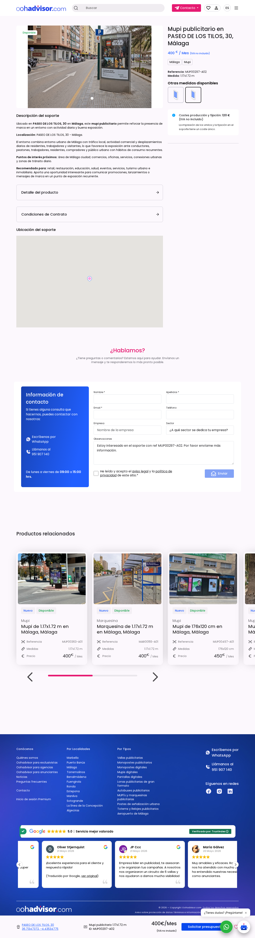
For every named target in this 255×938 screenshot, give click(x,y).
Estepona (73, 791)
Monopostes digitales (132, 767)
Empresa (99, 423)
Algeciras (73, 810)
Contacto (23, 790)
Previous (30, 677)
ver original (67, 876)
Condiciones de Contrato (44, 214)
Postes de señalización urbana (138, 804)
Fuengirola (74, 782)
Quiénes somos (27, 758)
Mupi (187, 62)
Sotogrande (75, 801)
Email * (98, 407)
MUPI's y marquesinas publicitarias (132, 797)
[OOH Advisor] (41, 8)
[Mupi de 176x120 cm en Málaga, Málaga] (203, 578)
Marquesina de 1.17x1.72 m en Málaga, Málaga (125, 629)
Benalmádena (76, 777)
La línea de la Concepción (85, 806)
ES (227, 8)
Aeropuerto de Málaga (132, 814)
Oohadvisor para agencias (34, 767)
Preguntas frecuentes (31, 782)
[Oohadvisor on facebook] (208, 791)
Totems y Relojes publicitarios (138, 809)
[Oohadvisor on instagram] (219, 791)
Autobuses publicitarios (133, 790)
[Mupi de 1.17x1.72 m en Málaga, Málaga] (52, 578)
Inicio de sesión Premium (33, 799)
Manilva (72, 796)
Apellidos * (172, 392)
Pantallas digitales (129, 777)
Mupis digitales (127, 772)
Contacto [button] (187, 8)
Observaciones (103, 438)
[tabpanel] (89, 67)
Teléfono (171, 407)
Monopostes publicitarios (134, 763)
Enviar (223, 473)
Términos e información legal (190, 912)
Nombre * (99, 392)
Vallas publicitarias (130, 758)
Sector (170, 423)
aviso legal (140, 471)
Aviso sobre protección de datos (154, 912)
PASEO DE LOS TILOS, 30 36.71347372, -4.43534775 (40, 927)
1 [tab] (92, 98)
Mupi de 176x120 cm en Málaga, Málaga (197, 629)
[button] (236, 926)
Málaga (175, 62)
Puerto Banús (76, 763)
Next (155, 677)
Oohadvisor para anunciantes (37, 772)
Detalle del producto (39, 192)
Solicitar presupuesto (205, 926)
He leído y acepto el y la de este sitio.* (136, 473)
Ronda (71, 786)
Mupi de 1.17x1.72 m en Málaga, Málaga (45, 629)
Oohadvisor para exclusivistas (37, 763)
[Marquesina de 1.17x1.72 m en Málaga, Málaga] (127, 578)
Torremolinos (76, 772)
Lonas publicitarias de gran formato (135, 784)
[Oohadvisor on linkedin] (230, 791)
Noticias (21, 777)
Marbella (72, 758)
